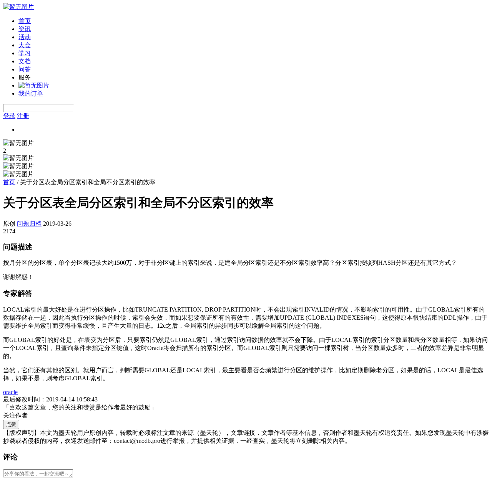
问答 (24, 69)
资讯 (24, 29)
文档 (24, 61)
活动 (24, 37)
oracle (10, 392)
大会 (24, 45)
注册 (23, 115)
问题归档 (29, 223)
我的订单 (30, 93)
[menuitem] (253, 21)
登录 (9, 115)
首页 (24, 21)
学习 (24, 53)
